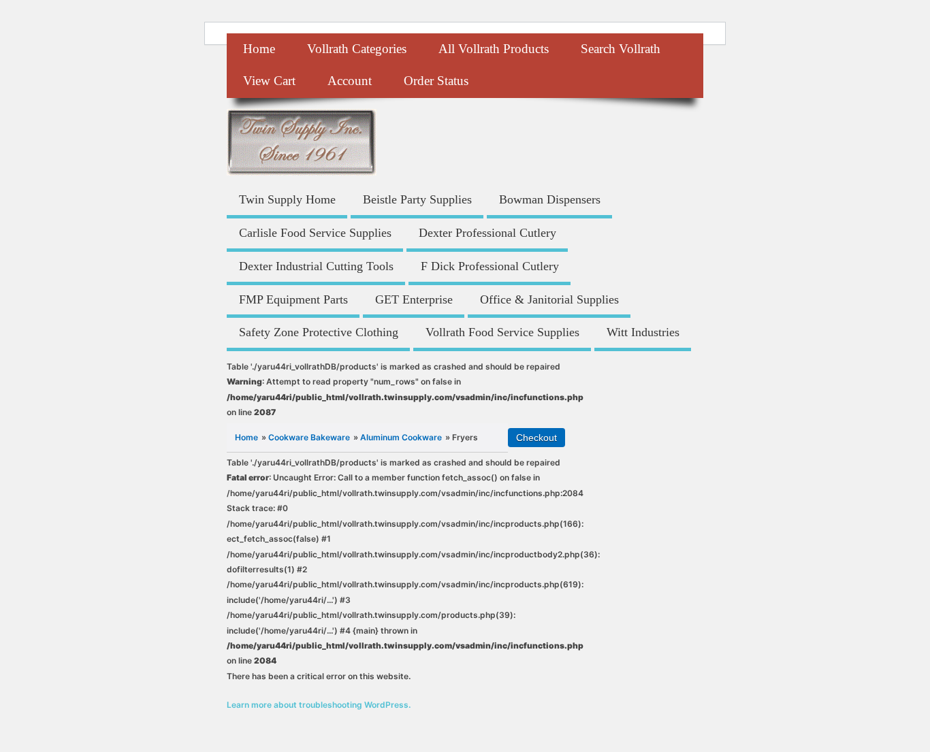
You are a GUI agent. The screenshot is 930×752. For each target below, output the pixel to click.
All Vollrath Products (493, 49)
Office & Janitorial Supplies (549, 299)
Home (259, 49)
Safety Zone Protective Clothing (318, 332)
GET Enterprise (414, 299)
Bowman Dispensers (549, 199)
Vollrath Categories (356, 49)
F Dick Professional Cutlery (490, 266)
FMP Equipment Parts (293, 299)
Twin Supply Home (287, 199)
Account (349, 80)
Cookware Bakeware (309, 437)
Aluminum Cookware (401, 437)
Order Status (436, 80)
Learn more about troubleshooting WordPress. (319, 705)
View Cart (269, 80)
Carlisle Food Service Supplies (315, 233)
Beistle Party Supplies (417, 199)
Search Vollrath (620, 49)
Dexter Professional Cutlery (487, 233)
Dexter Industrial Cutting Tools (316, 266)
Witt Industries (643, 332)
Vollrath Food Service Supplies (502, 332)
